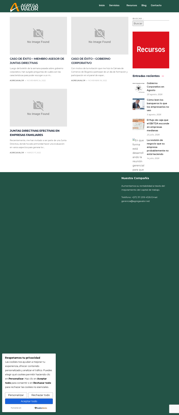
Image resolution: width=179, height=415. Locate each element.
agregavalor (17, 80)
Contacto (156, 5)
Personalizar (16, 395)
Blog (144, 5)
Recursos (132, 5)
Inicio (102, 5)
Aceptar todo (29, 401)
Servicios (114, 5)
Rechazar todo (40, 395)
